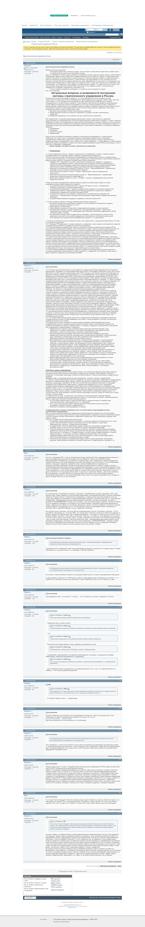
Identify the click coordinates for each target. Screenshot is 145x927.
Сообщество (67, 37)
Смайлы (54, 881)
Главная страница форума (32, 37)
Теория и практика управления (63, 41)
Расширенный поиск (115, 37)
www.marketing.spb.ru (88, 15)
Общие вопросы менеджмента (87, 41)
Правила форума (57, 890)
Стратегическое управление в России (39, 56)
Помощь (116, 30)
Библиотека (34, 25)
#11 (120, 730)
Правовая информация (61, 921)
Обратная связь (93, 897)
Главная (24, 25)
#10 (120, 708)
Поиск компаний (46, 25)
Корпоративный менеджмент (107, 897)
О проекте (43, 919)
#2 (120, 262)
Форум (26, 34)
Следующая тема (80, 871)
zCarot (74, 907)
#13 (120, 792)
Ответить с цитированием (114, 259)
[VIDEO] (54, 885)
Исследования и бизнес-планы (102, 25)
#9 (120, 680)
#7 (120, 589)
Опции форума (76, 37)
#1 (120, 63)
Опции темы (116, 59)
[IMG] (53, 883)
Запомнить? (91, 32)
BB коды (54, 879)
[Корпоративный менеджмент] (34, 16)
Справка (53, 37)
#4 (120, 486)
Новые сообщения (45, 37)
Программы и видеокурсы (80, 25)
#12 (120, 759)
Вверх (119, 866)
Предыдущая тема (65, 871)
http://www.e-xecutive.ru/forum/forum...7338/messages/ (70, 717)
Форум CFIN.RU (44, 41)
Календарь (60, 37)
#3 (120, 450)
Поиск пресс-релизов (61, 25)
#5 (120, 534)
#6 (120, 560)
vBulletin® (72, 904)
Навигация (86, 37)
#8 (120, 607)
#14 (120, 813)
